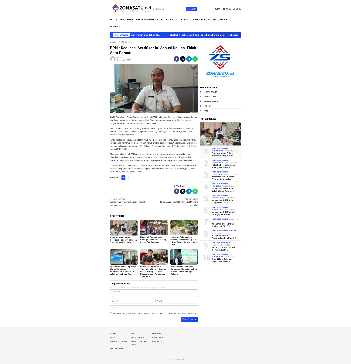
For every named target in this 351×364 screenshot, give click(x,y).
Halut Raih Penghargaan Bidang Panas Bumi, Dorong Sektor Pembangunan (187, 35)
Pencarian (191, 9)
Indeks (113, 334)
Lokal (225, 148)
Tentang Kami (116, 348)
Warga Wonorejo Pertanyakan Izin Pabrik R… (225, 236)
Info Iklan (157, 342)
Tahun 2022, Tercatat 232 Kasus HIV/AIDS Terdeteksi (179, 202)
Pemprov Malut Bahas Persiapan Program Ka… (223, 154)
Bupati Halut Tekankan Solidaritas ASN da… (222, 260)
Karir (112, 338)
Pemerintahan (217, 151)
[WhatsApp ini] (195, 59)
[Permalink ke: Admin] (113, 59)
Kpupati (207, 106)
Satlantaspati (211, 101)
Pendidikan (216, 186)
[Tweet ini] (183, 59)
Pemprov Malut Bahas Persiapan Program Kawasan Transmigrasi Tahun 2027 (123, 239)
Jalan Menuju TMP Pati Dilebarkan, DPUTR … (223, 225)
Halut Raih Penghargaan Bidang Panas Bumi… (223, 166)
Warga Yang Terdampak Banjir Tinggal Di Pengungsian (128, 202)
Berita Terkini (217, 148)
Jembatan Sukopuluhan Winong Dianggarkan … (223, 177)
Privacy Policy (138, 338)
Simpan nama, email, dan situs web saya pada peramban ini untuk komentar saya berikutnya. (154, 313)
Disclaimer (157, 338)
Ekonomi (226, 243)
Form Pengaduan (118, 342)
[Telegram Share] (189, 59)
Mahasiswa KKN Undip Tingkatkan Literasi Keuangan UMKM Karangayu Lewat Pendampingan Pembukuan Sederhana (154, 271)
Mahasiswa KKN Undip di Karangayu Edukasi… (223, 213)
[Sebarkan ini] (176, 59)
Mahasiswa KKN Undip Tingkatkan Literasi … (222, 201)
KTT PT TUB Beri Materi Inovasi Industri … (223, 248)
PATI (206, 111)
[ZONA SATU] (131, 9)
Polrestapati (210, 97)
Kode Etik (156, 334)
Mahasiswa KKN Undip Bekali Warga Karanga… (223, 189)
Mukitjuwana (210, 92)
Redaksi (134, 334)
